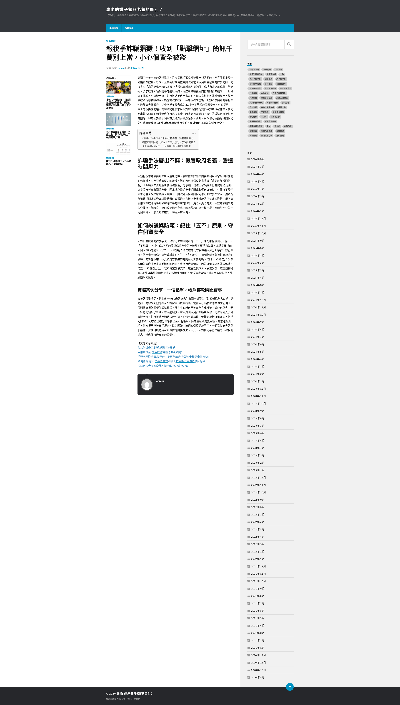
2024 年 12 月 (258, 299)
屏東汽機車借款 (256, 103)
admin (121, 67)
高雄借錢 (253, 131)
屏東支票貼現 (282, 98)
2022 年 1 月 (258, 558)
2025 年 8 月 (258, 247)
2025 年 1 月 (258, 292)
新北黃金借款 (278, 112)
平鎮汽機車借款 (267, 107)
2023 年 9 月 (258, 410)
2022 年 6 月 (258, 521)
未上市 (264, 117)
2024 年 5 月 (258, 351)
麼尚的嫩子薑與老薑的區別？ (134, 9)
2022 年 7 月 (258, 514)
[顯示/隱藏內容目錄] (191, 133)
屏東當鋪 (253, 107)
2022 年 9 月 (258, 499)
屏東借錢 (253, 98)
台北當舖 (253, 93)
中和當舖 (278, 70)
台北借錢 (268, 84)
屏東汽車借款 (272, 103)
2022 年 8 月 (258, 507)
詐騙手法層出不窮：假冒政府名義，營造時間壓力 (167, 138)
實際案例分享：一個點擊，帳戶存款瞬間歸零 (169, 146)
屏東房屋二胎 (266, 98)
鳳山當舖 (280, 136)
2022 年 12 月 (258, 477)
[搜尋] (289, 44)
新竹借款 (253, 117)
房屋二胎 (282, 107)
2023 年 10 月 (258, 403)
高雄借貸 (288, 126)
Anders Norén (125, 699)
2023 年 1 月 (258, 470)
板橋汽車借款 (270, 121)
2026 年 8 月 (258, 159)
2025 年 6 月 (258, 262)
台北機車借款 (270, 88)
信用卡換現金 (255, 79)
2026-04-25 (137, 67)
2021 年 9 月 (258, 588)
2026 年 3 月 (258, 196)
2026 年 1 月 (258, 210)
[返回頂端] (290, 687)
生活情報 (114, 27)
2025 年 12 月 (258, 218)
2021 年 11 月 (258, 573)
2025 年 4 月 (258, 277)
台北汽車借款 (285, 88)
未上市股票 (275, 117)
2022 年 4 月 (258, 536)
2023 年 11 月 (258, 395)
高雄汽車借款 (266, 131)
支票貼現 (265, 112)
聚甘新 (277, 126)
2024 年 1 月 (258, 381)
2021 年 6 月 (258, 610)
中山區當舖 (271, 74)
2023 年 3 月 (258, 455)
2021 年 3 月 (258, 632)
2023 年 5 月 (258, 440)
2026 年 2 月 (258, 203)
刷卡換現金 (281, 79)
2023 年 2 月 (258, 462)
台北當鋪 (265, 93)
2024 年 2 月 (258, 373)
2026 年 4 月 (258, 188)
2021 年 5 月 (258, 618)
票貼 (268, 126)
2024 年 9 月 (258, 321)
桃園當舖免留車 (256, 126)
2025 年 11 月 (258, 225)
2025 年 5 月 (258, 270)
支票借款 (253, 112)
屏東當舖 (286, 103)
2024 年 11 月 (258, 307)
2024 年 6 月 (258, 344)
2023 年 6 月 (258, 433)
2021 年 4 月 (258, 625)
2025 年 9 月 (258, 240)
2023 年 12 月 (258, 388)
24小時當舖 (254, 70)
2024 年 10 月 (258, 314)
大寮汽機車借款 (279, 93)
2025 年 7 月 (258, 255)
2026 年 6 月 (258, 173)
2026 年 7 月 (258, 166)
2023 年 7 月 (258, 425)
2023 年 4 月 (258, 447)
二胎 (282, 74)
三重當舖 (267, 70)
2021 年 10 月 (258, 581)
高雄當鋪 (253, 136)
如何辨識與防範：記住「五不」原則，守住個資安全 (168, 142)
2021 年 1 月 (258, 647)
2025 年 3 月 (258, 284)
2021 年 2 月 (258, 640)
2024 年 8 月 (258, 329)
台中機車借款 (255, 84)
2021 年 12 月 (258, 566)
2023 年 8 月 (258, 418)
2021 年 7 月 (258, 603)
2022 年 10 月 (258, 492)
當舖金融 (129, 27)
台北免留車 (281, 84)
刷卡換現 (268, 79)
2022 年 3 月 (258, 544)
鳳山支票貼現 (266, 136)
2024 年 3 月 (258, 366)
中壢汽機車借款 (256, 74)
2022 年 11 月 (258, 484)
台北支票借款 (255, 88)
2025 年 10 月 (258, 233)
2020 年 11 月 (258, 662)
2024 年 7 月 (258, 336)
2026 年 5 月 (258, 181)
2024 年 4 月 (258, 358)
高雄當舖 (280, 131)
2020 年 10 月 (258, 669)
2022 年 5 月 (258, 529)
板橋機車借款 (255, 121)
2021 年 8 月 (258, 595)
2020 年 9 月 (258, 677)
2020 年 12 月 (258, 655)
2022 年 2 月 (258, 551)
